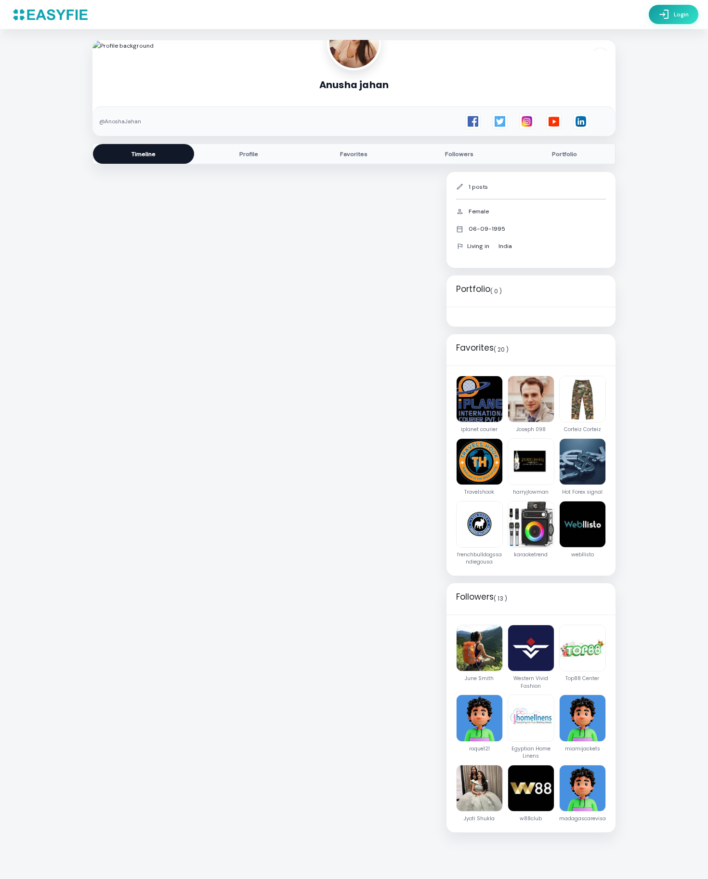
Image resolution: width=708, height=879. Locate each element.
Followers (459, 154)
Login (673, 14)
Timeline (143, 154)
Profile (248, 154)
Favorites (353, 154)
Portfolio (564, 154)
